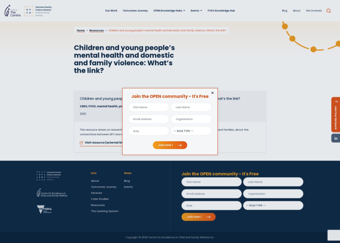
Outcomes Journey (135, 10)
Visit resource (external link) (105, 142)
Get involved (314, 10)
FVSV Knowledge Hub (221, 10)
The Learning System (104, 211)
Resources (96, 30)
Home (81, 30)
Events (195, 10)
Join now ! (166, 145)
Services (96, 193)
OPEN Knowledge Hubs (167, 10)
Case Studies (100, 199)
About (296, 10)
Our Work (111, 10)
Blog (284, 10)
